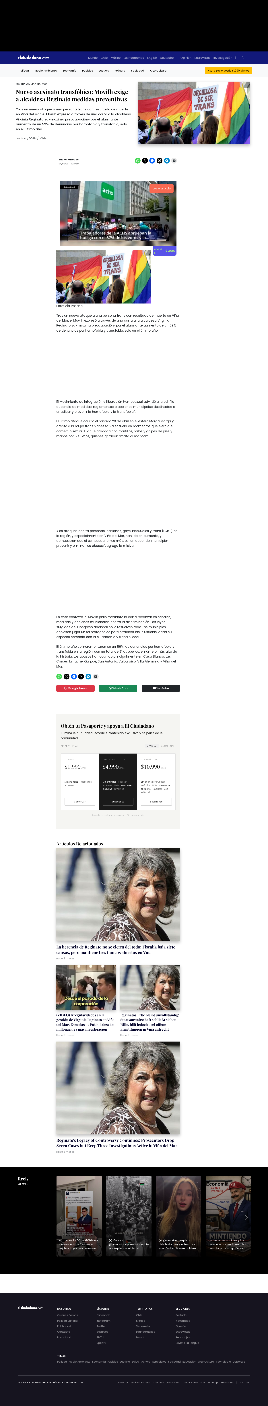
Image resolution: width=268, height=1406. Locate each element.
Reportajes (183, 1337)
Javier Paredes (69, 159)
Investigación (222, 58)
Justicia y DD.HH (26, 138)
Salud (135, 1361)
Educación (189, 1361)
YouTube (162, 688)
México (116, 58)
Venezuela (143, 1326)
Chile (104, 58)
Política (24, 70)
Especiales (159, 1361)
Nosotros (123, 1382)
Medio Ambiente (46, 70)
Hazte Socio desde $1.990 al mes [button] (228, 70)
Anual (167, 746)
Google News (77, 688)
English (152, 58)
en (247, 1382)
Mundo (93, 58)
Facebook (103, 1315)
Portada (181, 1315)
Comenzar (80, 801)
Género (120, 70)
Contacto (63, 1332)
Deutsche (167, 58)
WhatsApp (120, 688)
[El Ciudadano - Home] (33, 57)
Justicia (104, 70)
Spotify (101, 1343)
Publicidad (64, 1326)
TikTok (101, 1337)
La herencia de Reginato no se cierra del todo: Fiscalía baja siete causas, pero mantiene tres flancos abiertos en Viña (115, 949)
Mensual (152, 746)
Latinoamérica (134, 58)
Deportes (239, 1361)
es (241, 1382)
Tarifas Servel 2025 (193, 1382)
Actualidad (183, 1321)
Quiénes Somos (67, 1315)
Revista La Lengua (187, 1343)
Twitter (101, 1326)
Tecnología (223, 1361)
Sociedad (137, 70)
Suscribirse (118, 801)
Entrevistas (202, 58)
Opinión (185, 58)
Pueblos (87, 70)
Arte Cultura (158, 70)
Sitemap (213, 1382)
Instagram (103, 1321)
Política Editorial (67, 1321)
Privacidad (64, 1337)
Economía (69, 70)
